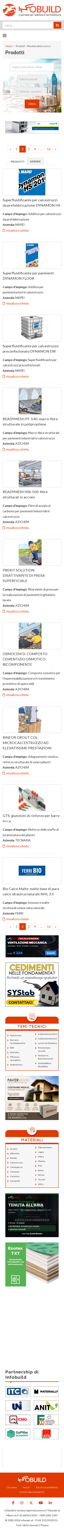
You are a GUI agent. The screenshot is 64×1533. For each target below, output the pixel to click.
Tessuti (41, 1179)
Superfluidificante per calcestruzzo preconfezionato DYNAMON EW (31, 348)
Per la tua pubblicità (47, 1487)
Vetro (40, 1184)
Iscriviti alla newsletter (32, 1491)
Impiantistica (16, 1064)
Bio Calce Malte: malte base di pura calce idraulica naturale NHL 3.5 (31, 891)
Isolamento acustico (47, 1034)
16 (48, 149)
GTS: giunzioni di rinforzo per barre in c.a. (31, 818)
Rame (41, 1170)
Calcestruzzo (16, 1162)
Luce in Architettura (47, 1043)
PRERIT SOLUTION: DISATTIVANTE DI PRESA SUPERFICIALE (24, 575)
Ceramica (14, 1176)
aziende (35, 161)
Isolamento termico (47, 1038)
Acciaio (13, 1149)
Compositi (15, 1181)
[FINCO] (46, 1419)
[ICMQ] (17, 1419)
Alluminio (14, 1153)
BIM (12, 1047)
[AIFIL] (46, 1433)
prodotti (17, 161)
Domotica (14, 1052)
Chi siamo (11, 1487)
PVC (40, 1165)
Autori (26, 1487)
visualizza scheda (17, 230)
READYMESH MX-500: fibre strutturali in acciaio (25, 494)
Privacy (45, 1525)
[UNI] (17, 1405)
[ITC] (17, 1391)
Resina (41, 1175)
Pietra (41, 1156)
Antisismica (15, 1035)
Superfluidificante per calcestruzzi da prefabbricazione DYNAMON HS (31, 202)
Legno (41, 1152)
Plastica (41, 1161)
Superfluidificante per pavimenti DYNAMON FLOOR (28, 275)
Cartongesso (16, 1167)
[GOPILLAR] (17, 1433)
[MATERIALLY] (46, 1391)
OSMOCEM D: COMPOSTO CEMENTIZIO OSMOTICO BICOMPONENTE (25, 659)
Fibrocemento (45, 1147)
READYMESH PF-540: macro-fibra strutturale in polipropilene (30, 421)
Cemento (14, 1171)
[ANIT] (46, 1405)
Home (8, 46)
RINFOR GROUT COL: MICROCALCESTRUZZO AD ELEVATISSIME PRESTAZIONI (27, 742)
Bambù (13, 1158)
